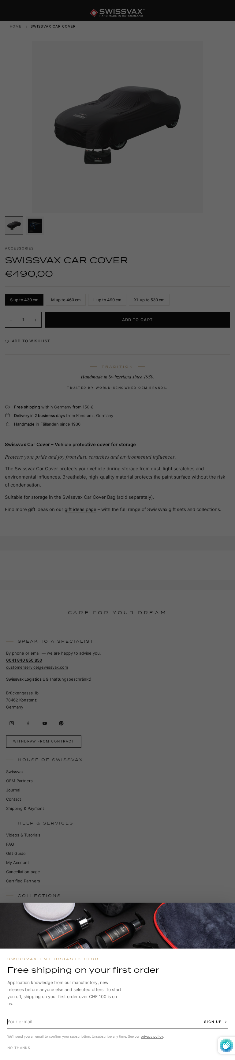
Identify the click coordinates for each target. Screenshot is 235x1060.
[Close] (225, 913)
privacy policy (152, 1036)
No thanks (18, 1048)
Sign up (213, 1022)
